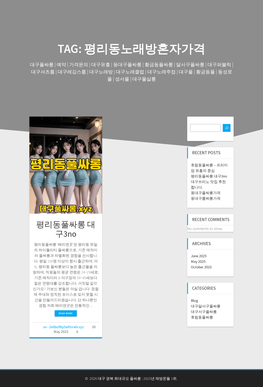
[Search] (227, 128)
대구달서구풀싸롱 (205, 306)
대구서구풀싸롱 (204, 311)
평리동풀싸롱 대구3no (65, 229)
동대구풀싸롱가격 (205, 192)
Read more (66, 313)
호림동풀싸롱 (202, 317)
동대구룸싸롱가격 (205, 198)
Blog (194, 300)
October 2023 (201, 267)
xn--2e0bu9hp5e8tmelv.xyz (63, 326)
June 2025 (198, 256)
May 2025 (198, 261)
